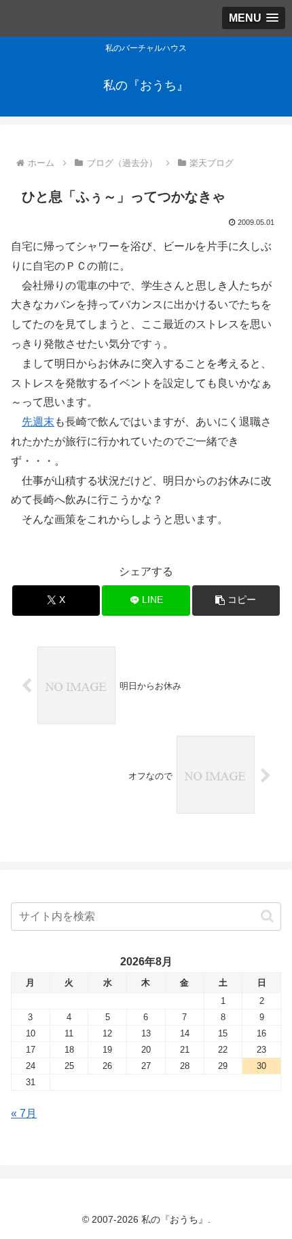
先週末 (38, 421)
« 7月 (24, 1113)
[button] (236, 600)
